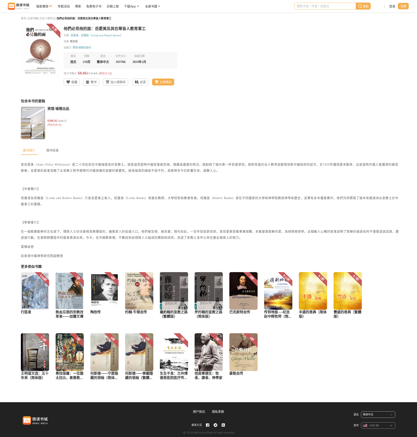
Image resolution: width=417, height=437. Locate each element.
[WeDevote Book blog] (223, 425)
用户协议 (199, 411)
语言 (356, 414)
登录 (392, 6)
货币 (356, 425)
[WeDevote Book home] (18, 6)
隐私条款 (218, 411)
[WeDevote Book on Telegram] (215, 425)
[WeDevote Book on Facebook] (207, 425)
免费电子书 (93, 6)
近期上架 (113, 6)
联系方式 (197, 425)
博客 (78, 6)
